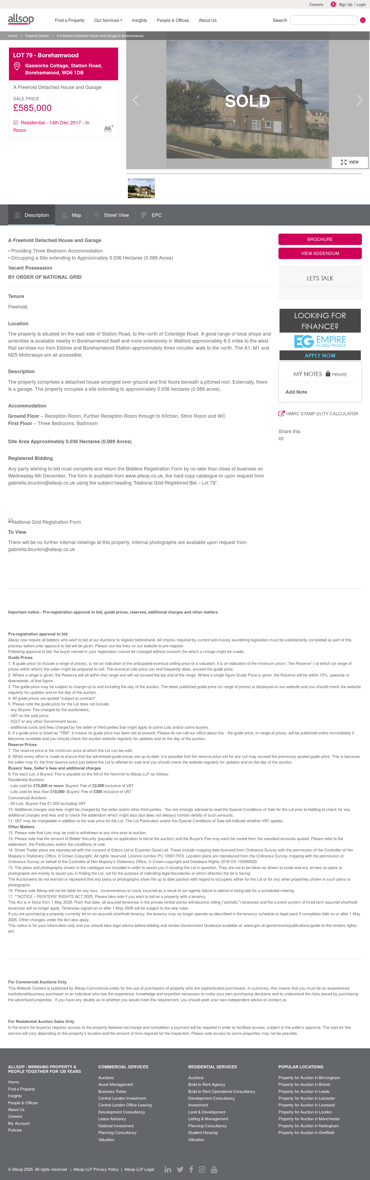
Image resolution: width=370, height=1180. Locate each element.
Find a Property (21, 1089)
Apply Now (320, 355)
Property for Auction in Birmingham (309, 1077)
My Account (19, 1123)
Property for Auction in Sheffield (306, 1132)
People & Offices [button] (173, 20)
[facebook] (191, 1169)
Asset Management (115, 1084)
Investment (198, 1105)
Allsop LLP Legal (139, 1169)
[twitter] (180, 1169)
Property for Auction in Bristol (304, 1084)
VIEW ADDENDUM (320, 253)
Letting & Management (208, 1118)
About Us (16, 1109)
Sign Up (345, 4)
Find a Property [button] (70, 20)
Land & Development (206, 1112)
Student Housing (203, 1132)
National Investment (116, 1125)
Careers (316, 4)
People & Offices (23, 1102)
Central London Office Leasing (125, 1105)
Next (359, 100)
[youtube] (214, 1169)
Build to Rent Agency (206, 1084)
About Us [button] (208, 20)
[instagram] (202, 1169)
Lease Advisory (112, 1118)
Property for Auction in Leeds (304, 1091)
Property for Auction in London (305, 1112)
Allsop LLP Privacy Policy (96, 1169)
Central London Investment (122, 1098)
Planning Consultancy (117, 1132)
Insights (15, 1095)
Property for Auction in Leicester (306, 1098)
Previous (135, 100)
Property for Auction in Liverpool (306, 1105)
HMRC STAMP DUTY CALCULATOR (322, 413)
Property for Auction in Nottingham (308, 1125)
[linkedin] (168, 1169)
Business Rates (112, 1091)
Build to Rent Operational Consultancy (221, 1091)
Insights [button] (139, 20)
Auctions (106, 1077)
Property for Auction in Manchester (309, 1118)
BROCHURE (320, 239)
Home (13, 1082)
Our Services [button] (106, 20)
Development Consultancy (121, 1112)
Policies (15, 1130)
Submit (363, 20)
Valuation (106, 1139)
